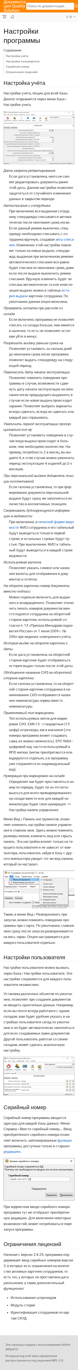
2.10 (69, 17)
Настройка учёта (17, 56)
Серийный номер (17, 66)
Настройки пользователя (23, 61)
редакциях (12, 1152)
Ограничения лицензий (21, 72)
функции (64, 1140)
